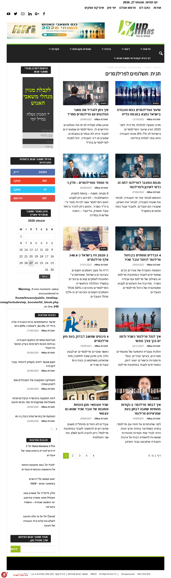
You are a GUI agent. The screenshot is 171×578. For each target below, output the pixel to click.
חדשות (147, 49)
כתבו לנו (144, 8)
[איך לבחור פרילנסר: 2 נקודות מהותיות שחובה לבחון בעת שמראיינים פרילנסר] (138, 388)
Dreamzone (128, 574)
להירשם (18, 198)
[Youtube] (8, 13)
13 (31, 249)
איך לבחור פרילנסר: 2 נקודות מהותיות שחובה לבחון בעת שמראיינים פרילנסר (141, 409)
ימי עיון (111, 8)
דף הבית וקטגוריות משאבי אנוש (134, 58)
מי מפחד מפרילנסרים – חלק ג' (87, 182)
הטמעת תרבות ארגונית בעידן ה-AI (35, 416)
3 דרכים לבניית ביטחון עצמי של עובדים (38, 451)
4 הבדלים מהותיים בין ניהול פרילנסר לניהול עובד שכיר (142, 257)
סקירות (55, 49)
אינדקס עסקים (94, 8)
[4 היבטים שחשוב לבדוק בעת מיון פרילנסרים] (85, 320)
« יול (44, 276)
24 (46, 263)
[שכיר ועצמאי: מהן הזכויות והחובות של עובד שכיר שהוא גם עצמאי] (85, 388)
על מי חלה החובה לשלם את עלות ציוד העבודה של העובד (39, 521)
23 (52, 263)
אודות (157, 8)
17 (46, 256)
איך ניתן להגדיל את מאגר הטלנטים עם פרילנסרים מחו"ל (88, 112)
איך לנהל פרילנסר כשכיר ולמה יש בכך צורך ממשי (140, 338)
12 (36, 249)
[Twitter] (15, 13)
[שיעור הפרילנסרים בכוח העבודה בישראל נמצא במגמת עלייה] (138, 93)
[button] (158, 53)
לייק (16, 172)
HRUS (94, 574)
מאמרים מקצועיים (81, 49)
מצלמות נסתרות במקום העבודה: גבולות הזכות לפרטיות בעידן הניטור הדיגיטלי (34, 344)
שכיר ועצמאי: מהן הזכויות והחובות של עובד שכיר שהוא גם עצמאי (86, 409)
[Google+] (36, 13)
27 (31, 263)
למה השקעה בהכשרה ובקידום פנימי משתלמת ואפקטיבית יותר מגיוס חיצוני (33, 400)
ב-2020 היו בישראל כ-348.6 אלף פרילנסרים (88, 257)
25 (41, 263)
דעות (127, 49)
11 (41, 249)
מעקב (17, 181)
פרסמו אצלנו (127, 8)
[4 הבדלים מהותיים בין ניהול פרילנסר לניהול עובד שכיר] (138, 238)
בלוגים (156, 103)
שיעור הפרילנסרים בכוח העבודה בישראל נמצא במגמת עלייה (139, 112)
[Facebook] (44, 13)
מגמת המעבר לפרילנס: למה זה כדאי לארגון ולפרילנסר (139, 184)
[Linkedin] (29, 13)
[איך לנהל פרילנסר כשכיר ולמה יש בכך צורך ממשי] (138, 320)
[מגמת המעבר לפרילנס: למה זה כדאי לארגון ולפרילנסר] (138, 166)
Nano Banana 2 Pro (43, 446)
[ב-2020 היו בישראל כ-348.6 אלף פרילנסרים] (85, 238)
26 (36, 263)
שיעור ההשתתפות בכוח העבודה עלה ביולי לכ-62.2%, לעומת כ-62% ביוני (33, 324)
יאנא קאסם (48, 479)
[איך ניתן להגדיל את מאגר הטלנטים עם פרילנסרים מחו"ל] (85, 93)
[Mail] (22, 13)
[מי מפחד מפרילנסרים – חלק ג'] (85, 166)
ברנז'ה (107, 49)
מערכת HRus (153, 119)
